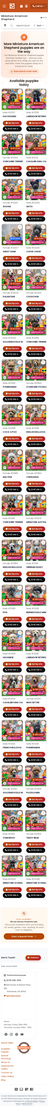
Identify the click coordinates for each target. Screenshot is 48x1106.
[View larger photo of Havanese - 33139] (20, 633)
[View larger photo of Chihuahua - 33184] (43, 452)
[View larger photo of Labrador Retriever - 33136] (43, 633)
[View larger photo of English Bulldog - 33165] (20, 542)
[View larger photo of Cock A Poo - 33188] (20, 407)
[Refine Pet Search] (5, 25)
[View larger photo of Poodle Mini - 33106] (43, 768)
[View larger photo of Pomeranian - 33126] (43, 723)
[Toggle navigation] (4, 6)
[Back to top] (44, 957)
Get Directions (13, 996)
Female (10, 157)
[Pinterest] (17, 1034)
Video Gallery (7, 1076)
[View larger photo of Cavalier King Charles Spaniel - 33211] (43, 137)
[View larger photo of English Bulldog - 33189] (43, 407)
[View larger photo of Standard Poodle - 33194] (43, 362)
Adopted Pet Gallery (7, 1067)
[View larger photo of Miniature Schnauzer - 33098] (43, 858)
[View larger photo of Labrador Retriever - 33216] (43, 91)
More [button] (44, 17)
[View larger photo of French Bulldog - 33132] (20, 723)
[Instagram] (11, 1034)
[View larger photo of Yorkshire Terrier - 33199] (43, 317)
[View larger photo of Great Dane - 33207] (20, 227)
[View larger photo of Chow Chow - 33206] (43, 227)
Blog (3, 1080)
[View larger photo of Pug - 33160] (20, 587)
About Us (5, 1062)
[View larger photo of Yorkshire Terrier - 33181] (20, 497)
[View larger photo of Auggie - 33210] (20, 182)
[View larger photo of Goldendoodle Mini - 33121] (20, 768)
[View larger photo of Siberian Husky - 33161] (43, 542)
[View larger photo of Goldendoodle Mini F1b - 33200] (20, 317)
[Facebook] (6, 1034)
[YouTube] (22, 1034)
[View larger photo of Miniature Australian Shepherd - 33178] (43, 497)
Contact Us (6, 1072)
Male (9, 112)
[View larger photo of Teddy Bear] (43, 813)
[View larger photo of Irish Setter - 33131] (43, 678)
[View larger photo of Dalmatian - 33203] (20, 272)
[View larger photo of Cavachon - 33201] (43, 272)
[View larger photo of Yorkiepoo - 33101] (20, 813)
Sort (39, 25)
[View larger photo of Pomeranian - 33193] (20, 362)
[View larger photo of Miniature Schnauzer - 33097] (20, 858)
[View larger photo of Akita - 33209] (43, 182)
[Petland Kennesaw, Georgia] (12, 6)
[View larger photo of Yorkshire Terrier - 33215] (20, 137)
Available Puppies (5, 1050)
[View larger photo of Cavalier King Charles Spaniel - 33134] (20, 678)
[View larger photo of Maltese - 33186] (20, 452)
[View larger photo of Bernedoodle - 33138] (43, 587)
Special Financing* (6, 1057)
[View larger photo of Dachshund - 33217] (20, 91)
